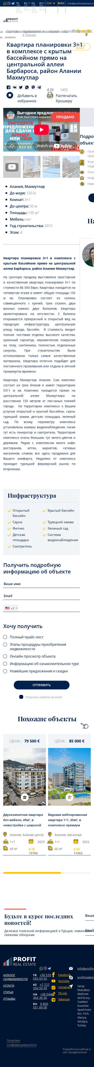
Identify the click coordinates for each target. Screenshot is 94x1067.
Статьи (64, 32)
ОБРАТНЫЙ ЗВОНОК (79, 47)
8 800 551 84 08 (40, 1005)
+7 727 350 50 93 (41, 986)
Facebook (63, 975)
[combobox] (10, 608)
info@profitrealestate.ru (84, 968)
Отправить (42, 685)
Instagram (63, 987)
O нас (8, 32)
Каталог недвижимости (27, 32)
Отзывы (9, 999)
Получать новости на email (43, 697)
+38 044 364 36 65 (42, 996)
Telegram (63, 999)
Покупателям (50, 32)
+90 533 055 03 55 (42, 977)
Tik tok (62, 993)
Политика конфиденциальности (22, 1042)
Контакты (10, 37)
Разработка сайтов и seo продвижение (77, 1051)
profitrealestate (84, 977)
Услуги (8, 986)
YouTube (63, 981)
